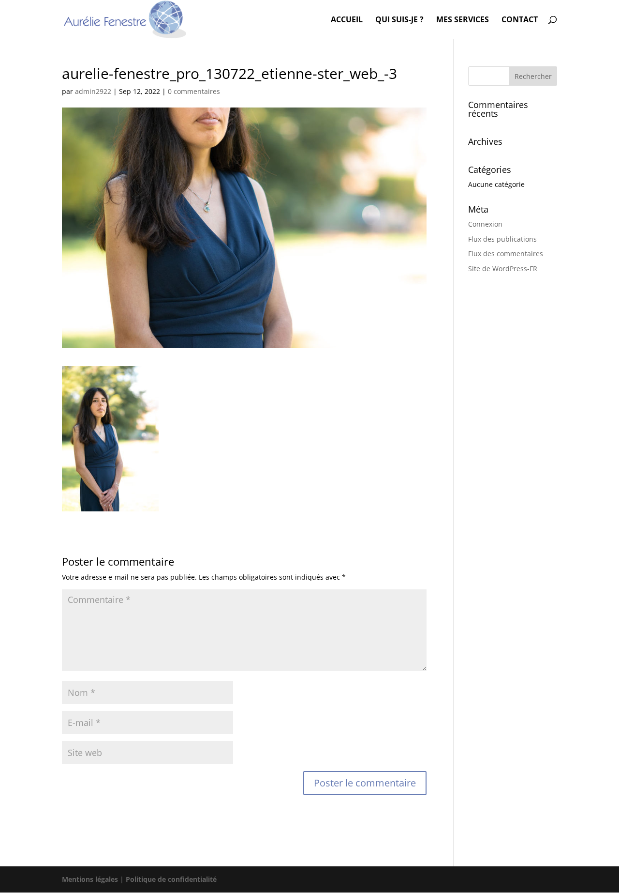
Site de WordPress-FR (502, 268)
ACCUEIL (347, 20)
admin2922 (93, 91)
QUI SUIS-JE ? (399, 20)
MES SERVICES (462, 20)
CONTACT (519, 20)
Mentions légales (90, 879)
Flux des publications (502, 239)
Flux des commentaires (505, 253)
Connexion (485, 224)
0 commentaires (194, 91)
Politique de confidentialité (171, 879)
